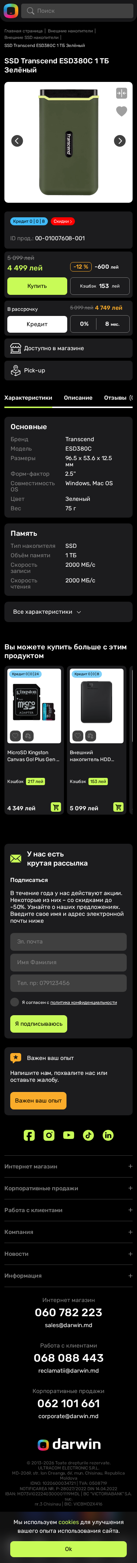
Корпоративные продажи (41, 1188)
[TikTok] (88, 1135)
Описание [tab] (78, 398)
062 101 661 (68, 1403)
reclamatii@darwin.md (68, 1370)
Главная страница (23, 30)
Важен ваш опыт (38, 1100)
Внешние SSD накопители (31, 37)
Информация (23, 1275)
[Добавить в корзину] (56, 807)
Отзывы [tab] (120, 398)
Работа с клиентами (33, 1210)
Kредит (37, 324)
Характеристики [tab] (28, 398)
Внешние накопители (70, 30)
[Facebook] (29, 1135)
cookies (68, 1522)
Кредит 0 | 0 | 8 (29, 221)
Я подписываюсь (38, 1023)
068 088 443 (69, 1358)
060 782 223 (68, 1312)
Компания (18, 1231)
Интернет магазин (30, 1166)
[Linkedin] (108, 1135)
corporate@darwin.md (68, 1416)
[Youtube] (68, 1135)
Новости (16, 1253)
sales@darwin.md (68, 1325)
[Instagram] (48, 1135)
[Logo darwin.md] (11, 10)
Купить (37, 285)
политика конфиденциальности (83, 1002)
